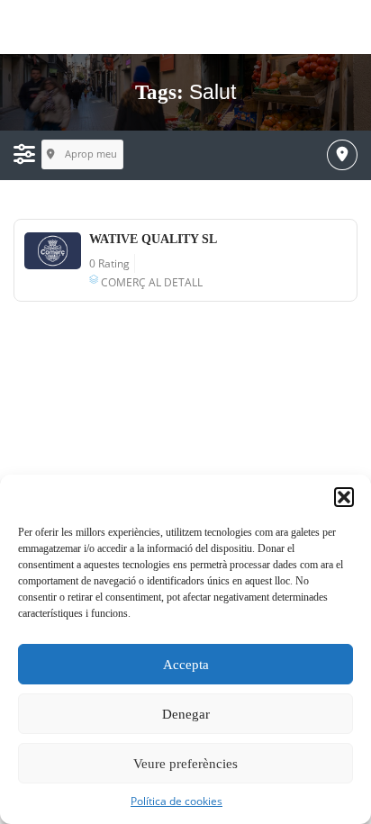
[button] (344, 497)
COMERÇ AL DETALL (152, 282)
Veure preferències (185, 763)
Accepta (186, 664)
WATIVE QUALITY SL (153, 239)
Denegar (186, 714)
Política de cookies (176, 801)
